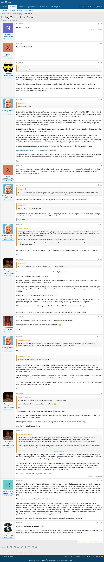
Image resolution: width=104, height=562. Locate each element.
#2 (101, 43)
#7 (101, 225)
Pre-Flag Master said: (24, 435)
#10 (101, 336)
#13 (101, 480)
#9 (101, 317)
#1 (101, 24)
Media (21, 7)
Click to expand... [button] (59, 451)
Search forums (28, 10)
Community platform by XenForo (45, 560)
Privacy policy (86, 556)
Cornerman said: (23, 340)
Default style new (8, 556)
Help (93, 556)
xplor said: (21, 67)
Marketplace (55, 7)
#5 (101, 165)
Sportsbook (32, 7)
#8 (101, 259)
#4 (101, 99)
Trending (19, 10)
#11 (101, 393)
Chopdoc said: (22, 229)
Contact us (66, 556)
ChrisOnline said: (23, 397)
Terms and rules (75, 556)
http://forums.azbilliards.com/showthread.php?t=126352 (36, 150)
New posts (4, 10)
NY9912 (5, 20)
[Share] (98, 24)
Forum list (12, 10)
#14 (101, 523)
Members (43, 7)
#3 (101, 63)
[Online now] (8, 71)
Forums (13, 7)
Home (5, 7)
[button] (24, 7)
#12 (101, 431)
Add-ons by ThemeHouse (68, 560)
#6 (101, 185)
